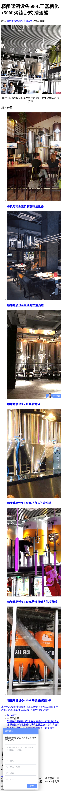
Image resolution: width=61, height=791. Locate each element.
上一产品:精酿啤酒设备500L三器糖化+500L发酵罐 (27, 706)
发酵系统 (40, 724)
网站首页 (12, 715)
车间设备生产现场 (42, 721)
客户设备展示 (47, 727)
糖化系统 (31, 724)
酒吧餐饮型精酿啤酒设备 (20, 21)
